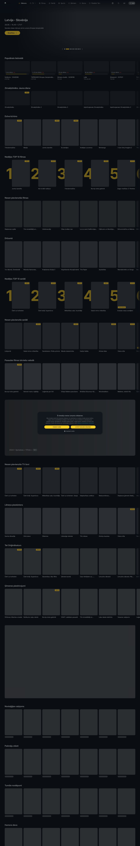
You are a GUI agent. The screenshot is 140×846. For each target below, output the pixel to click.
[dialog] (70, 423)
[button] (70, 431)
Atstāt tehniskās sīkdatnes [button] (83, 427)
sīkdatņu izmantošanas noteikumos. (85, 423)
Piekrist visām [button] (57, 427)
